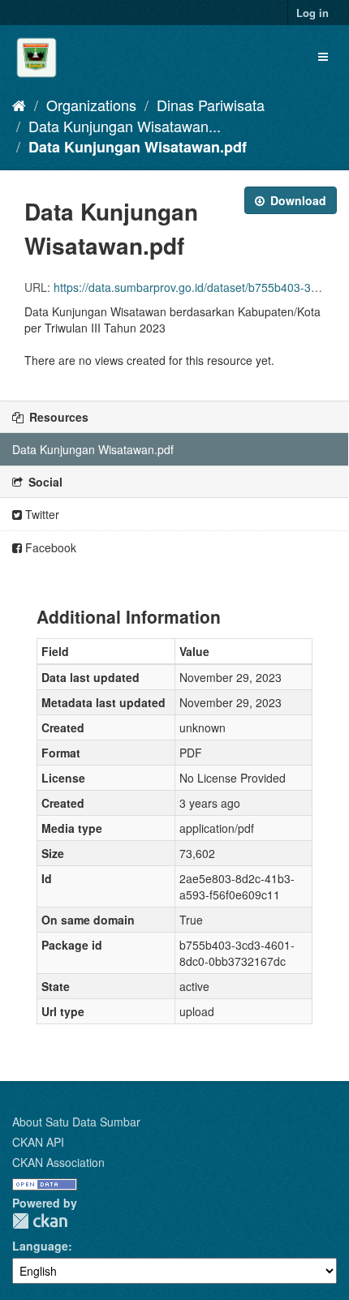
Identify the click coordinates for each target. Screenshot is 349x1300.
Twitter (40, 514)
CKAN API (38, 1142)
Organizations (91, 104)
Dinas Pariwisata (211, 104)
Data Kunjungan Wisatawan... (124, 125)
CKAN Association (58, 1162)
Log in (312, 12)
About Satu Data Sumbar (76, 1121)
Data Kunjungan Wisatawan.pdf (137, 146)
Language (40, 1246)
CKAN (39, 1220)
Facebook (49, 547)
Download (296, 200)
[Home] (19, 104)
